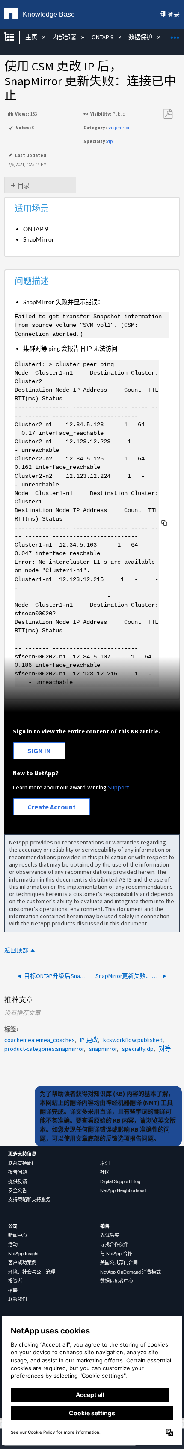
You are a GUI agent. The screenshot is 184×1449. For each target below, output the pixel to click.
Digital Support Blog (120, 1181)
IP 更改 (89, 1040)
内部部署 (64, 37)
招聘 (13, 1290)
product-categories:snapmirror (44, 1049)
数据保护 (141, 37)
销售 (105, 1226)
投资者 (15, 1280)
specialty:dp (138, 1049)
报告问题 (17, 1172)
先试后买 (109, 1235)
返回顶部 (16, 950)
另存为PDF (167, 114)
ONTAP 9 (103, 37)
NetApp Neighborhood (123, 1190)
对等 (165, 1049)
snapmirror (118, 128)
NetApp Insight (23, 1253)
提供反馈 (17, 1181)
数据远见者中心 (116, 1280)
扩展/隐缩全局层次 (14, 37)
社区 (105, 1172)
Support (118, 787)
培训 (105, 1163)
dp (110, 141)
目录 (24, 185)
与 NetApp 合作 (116, 1253)
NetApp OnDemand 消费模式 (130, 1271)
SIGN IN (39, 750)
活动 (13, 1244)
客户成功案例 (22, 1262)
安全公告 (17, 1190)
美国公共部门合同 (119, 1262)
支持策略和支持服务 (29, 1199)
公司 (13, 1226)
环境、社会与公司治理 (31, 1271)
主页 (31, 37)
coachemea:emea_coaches (39, 1040)
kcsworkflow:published (133, 1040)
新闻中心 (17, 1235)
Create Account (51, 807)
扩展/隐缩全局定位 (175, 34)
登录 (174, 14)
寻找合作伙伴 (114, 1244)
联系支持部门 (22, 1163)
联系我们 (17, 1299)
